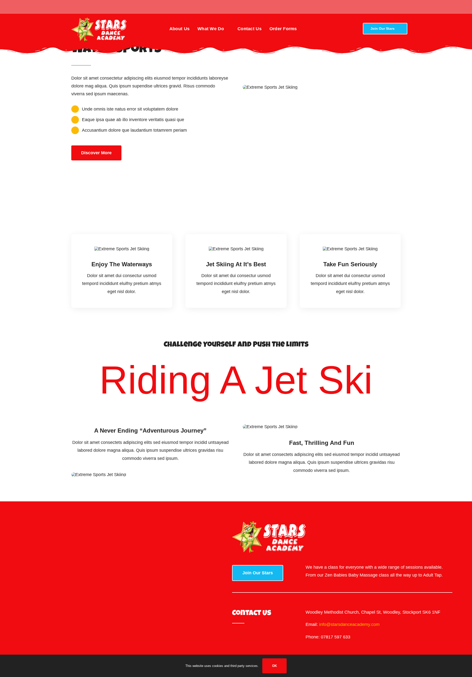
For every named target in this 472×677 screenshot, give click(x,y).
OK (274, 666)
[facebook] (72, 7)
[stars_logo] (99, 19)
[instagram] (80, 7)
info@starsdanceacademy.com (349, 624)
